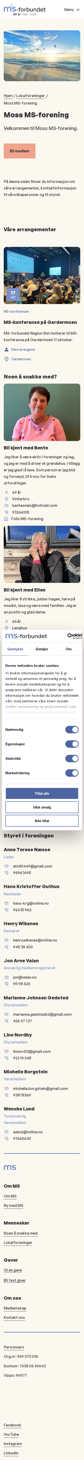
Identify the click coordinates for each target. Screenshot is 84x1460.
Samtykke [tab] (15, 649)
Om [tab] (69, 649)
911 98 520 (21, 983)
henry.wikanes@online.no (35, 940)
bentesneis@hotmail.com (34, 505)
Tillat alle (42, 793)
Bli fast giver (15, 1280)
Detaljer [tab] (42, 649)
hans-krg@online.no (31, 903)
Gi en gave (13, 1270)
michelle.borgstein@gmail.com (40, 1088)
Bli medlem (19, 151)
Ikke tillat (42, 821)
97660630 (22, 1138)
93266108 (20, 512)
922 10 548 (22, 1058)
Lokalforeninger (30, 95)
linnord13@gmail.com (32, 1051)
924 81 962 (22, 909)
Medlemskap (15, 1308)
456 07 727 (22, 1021)
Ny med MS (13, 1205)
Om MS (10, 1196)
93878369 (22, 1095)
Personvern (14, 1347)
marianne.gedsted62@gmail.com (42, 1014)
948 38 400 (23, 947)
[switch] (72, 744)
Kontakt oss (14, 1317)
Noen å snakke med (21, 1233)
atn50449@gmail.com (32, 866)
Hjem (8, 95)
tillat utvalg (42, 807)
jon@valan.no (25, 977)
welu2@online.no (28, 1132)
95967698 (22, 872)
